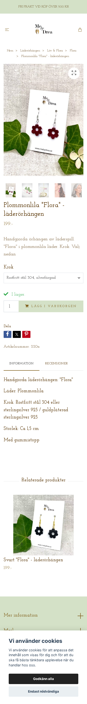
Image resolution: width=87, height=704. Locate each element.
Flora (73, 50)
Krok (9, 267)
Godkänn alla (43, 679)
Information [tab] (21, 363)
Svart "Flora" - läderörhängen (33, 560)
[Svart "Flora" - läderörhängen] (43, 525)
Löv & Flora (55, 50)
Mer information (21, 615)
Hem (10, 50)
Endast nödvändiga (43, 691)
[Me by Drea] (43, 29)
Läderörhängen (30, 50)
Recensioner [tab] (56, 363)
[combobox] (43, 278)
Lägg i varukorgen (54, 306)
